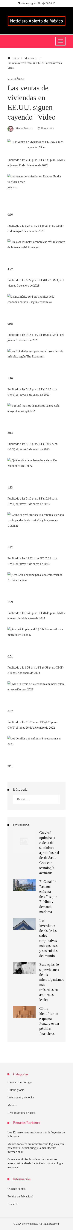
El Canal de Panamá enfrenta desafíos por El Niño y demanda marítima (48, 897)
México (11, 1105)
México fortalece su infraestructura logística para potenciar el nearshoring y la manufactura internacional (36, 1147)
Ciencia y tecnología (19, 1082)
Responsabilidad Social (21, 1112)
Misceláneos (15, 79)
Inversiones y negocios (20, 1097)
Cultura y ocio (15, 1090)
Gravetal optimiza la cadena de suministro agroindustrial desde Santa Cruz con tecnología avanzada (49, 853)
